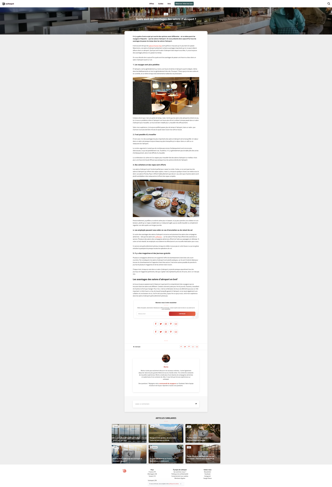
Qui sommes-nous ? (180, 472)
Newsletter (207, 472)
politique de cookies (174, 484)
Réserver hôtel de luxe (184, 3)
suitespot (10, 3)
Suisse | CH (152, 476)
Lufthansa (158, 237)
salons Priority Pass (155, 46)
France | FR (152, 472)
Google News (207, 478)
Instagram (207, 476)
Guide (166, 14)
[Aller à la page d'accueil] (124, 472)
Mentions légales (179, 478)
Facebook (207, 474)
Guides (160, 3)
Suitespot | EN (152, 480)
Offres (151, 3)
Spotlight (116, 426)
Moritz (171, 25)
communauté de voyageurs (167, 383)
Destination (154, 447)
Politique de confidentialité (179, 474)
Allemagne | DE (152, 474)
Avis (169, 3)
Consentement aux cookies (179, 476)
